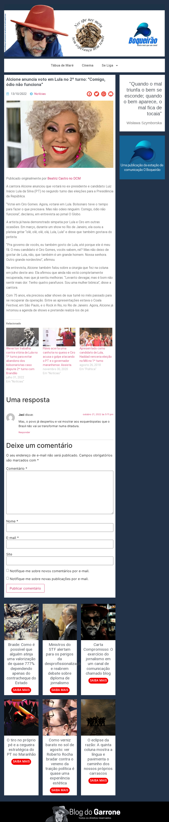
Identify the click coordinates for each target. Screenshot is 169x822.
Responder (24, 432)
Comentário (16, 468)
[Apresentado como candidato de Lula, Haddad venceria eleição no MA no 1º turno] (96, 337)
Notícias (40, 94)
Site (9, 554)
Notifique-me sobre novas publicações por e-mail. (49, 578)
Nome (12, 521)
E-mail (12, 537)
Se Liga (107, 65)
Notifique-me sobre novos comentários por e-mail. (49, 571)
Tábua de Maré (62, 65)
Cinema (87, 65)
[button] (89, 93)
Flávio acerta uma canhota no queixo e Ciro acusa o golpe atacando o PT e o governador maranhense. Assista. (59, 357)
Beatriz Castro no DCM (64, 178)
